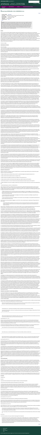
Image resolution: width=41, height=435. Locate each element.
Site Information (5, 428)
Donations (3, 7)
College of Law (12, 433)
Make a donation (5, 430)
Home (4, 431)
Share (39, 13)
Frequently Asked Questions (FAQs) (28, 6)
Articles (18, 6)
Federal (9, 19)
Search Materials (11, 6)
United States (9, 14)
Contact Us (4, 429)
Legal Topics (3, 6)
